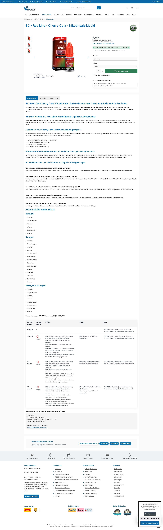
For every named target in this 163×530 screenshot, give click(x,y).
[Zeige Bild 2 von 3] (81, 76)
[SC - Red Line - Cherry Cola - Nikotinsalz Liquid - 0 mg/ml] (61, 54)
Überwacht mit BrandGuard (64, 493)
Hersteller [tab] (43, 98)
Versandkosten (76, 524)
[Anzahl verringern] (94, 71)
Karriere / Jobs (89, 496)
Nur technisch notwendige (150, 518)
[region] (57, 57)
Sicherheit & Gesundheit (92, 480)
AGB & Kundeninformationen (64, 477)
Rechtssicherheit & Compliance (65, 490)
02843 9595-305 (31, 472)
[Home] (26, 14)
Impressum (58, 471)
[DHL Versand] (27, 510)
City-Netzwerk (119, 496)
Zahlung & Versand (91, 469)
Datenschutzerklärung (62, 474)
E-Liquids (117, 482)
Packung (99, 56)
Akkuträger (118, 477)
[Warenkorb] (137, 8)
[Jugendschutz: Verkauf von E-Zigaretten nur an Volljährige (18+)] (127, 512)
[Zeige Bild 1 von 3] (78, 76)
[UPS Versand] (36, 510)
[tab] (32, 98)
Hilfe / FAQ (88, 471)
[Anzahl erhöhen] (102, 71)
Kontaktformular (29, 489)
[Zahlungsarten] (88, 510)
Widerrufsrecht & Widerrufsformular (66, 480)
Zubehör (117, 490)
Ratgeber (87, 474)
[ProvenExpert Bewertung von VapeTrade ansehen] (117, 512)
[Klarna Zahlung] (80, 510)
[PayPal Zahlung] (72, 510)
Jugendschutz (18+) (61, 482)
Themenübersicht (90, 482)
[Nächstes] (88, 57)
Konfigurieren (150, 514)
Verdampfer (118, 480)
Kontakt (57, 496)
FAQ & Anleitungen (91, 477)
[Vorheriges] (35, 57)
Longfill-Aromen (125, 443)
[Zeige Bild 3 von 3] (84, 76)
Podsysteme (114, 443)
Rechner (117, 493)
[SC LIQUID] (133, 28)
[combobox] (78, 7)
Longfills (117, 488)
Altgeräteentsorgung (61, 485)
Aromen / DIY (118, 485)
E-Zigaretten (104, 443)
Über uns (58, 469)
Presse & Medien (90, 490)
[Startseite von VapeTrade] (30, 7)
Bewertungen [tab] (53, 98)
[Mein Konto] (132, 8)
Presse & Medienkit (91, 493)
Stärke (98, 63)
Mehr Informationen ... (150, 509)
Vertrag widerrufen (31, 496)
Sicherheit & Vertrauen (62, 488)
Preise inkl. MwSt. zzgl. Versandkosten (103, 43)
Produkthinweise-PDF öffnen (37, 427)
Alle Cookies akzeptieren (150, 523)
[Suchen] (99, 7)
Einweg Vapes (118, 474)
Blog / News (89, 485)
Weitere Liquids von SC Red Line (88, 443)
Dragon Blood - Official (92, 488)
